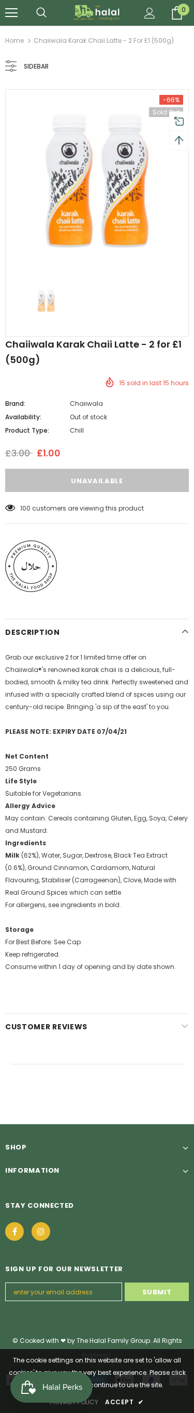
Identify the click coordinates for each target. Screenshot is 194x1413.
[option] (97, 181)
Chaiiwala (86, 403)
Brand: (15, 403)
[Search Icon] (41, 13)
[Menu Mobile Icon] (11, 13)
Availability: (23, 417)
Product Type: (27, 430)
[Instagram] (41, 1231)
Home (14, 40)
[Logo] (97, 12)
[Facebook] (14, 1231)
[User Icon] (149, 13)
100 (25, 508)
